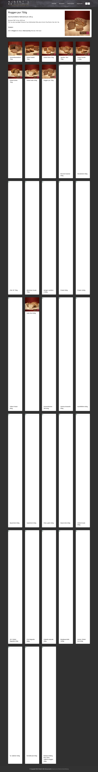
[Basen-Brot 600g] (66, 467)
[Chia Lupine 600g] (49, 467)
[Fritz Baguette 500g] (32, 584)
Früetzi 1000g (81, 290)
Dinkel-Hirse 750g (49, 57)
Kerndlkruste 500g (32, 756)
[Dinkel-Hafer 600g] (32, 72)
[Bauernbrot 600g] (15, 467)
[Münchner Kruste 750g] (32, 235)
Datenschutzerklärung (63, 769)
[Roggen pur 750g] (49, 72)
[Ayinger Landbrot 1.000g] (49, 235)
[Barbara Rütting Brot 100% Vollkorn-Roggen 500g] (49, 700)
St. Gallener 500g (15, 756)
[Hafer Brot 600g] (32, 304)
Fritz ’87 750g (14, 290)
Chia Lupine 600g (49, 523)
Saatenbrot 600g (31, 523)
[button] (65, 3)
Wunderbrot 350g (82, 174)
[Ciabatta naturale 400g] (49, 584)
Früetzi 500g (64, 290)
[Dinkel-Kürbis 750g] (15, 72)
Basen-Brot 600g (65, 523)
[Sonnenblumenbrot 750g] (15, 49)
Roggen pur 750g (49, 80)
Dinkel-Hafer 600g (32, 80)
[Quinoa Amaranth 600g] (66, 351)
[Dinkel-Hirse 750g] (49, 49)
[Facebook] (86, 4)
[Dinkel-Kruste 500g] (83, 467)
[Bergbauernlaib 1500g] (66, 584)
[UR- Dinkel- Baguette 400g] (15, 584)
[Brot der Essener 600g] (66, 118)
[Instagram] (89, 4)
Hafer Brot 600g (31, 313)
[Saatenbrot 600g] (32, 467)
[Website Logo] (19, 3)
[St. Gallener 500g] (15, 700)
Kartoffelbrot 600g (82, 406)
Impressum (54, 769)
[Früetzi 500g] (66, 235)
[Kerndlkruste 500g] (32, 700)
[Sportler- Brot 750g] (66, 49)
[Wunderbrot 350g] (83, 118)
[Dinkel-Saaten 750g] (32, 49)
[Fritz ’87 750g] (15, 235)
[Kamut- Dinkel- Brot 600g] (83, 584)
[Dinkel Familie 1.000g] (83, 49)
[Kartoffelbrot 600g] (83, 351)
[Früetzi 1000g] (83, 235)
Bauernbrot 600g (14, 523)
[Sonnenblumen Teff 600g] (49, 351)
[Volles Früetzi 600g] (15, 351)
